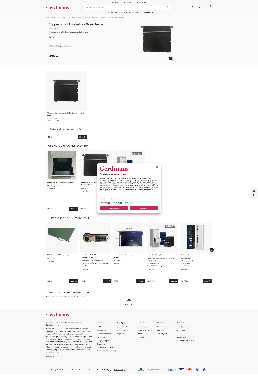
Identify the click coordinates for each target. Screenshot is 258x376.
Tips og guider (162, 334)
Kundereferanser (163, 327)
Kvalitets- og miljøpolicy (106, 347)
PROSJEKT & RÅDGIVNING (130, 13)
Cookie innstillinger (119, 370)
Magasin (160, 330)
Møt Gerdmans (102, 327)
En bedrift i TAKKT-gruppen (105, 370)
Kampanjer (148, 13)
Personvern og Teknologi (106, 351)
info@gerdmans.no (184, 327)
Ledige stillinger (103, 340)
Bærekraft (101, 344)
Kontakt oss (101, 330)
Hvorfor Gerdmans (104, 334)
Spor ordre (121, 330)
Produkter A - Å (143, 330)
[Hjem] (61, 7)
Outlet (139, 334)
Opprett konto (122, 327)
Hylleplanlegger (143, 327)
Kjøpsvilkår (121, 334)
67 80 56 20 (181, 330)
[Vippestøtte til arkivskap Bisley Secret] (170, 59)
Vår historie (101, 337)
